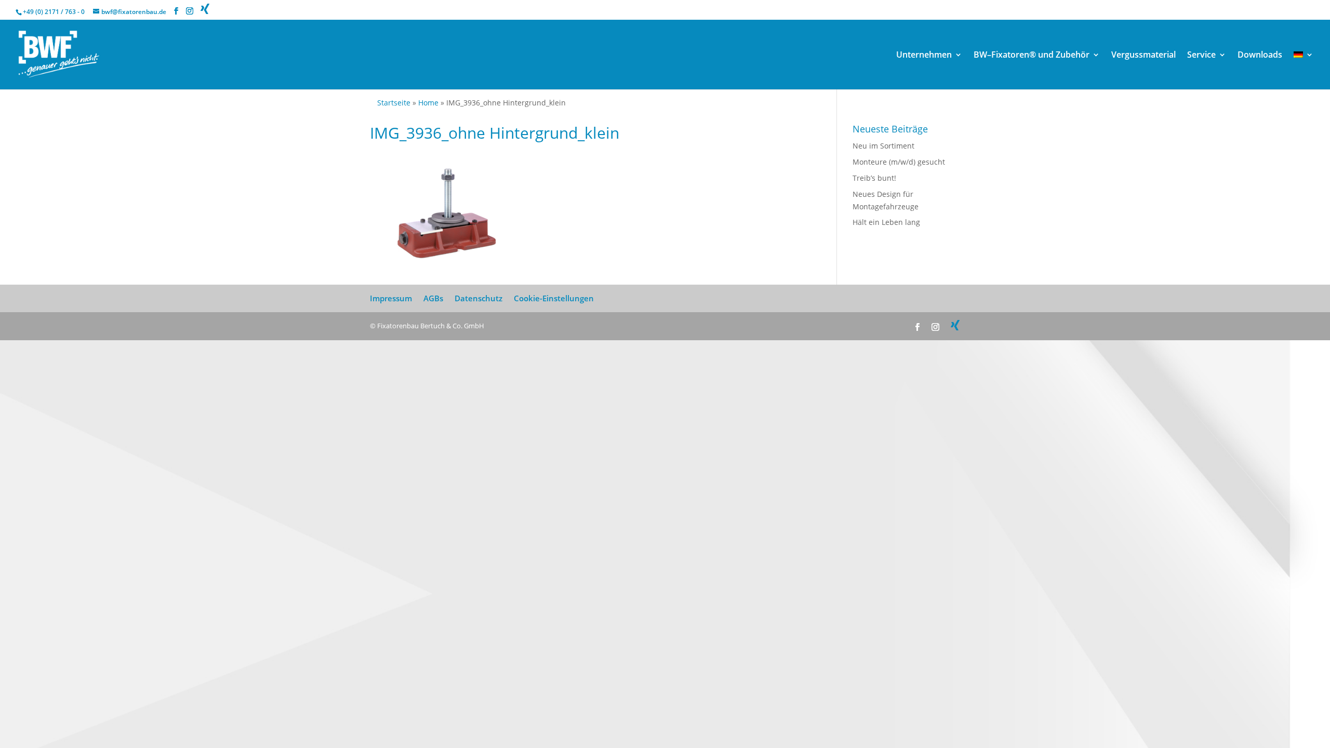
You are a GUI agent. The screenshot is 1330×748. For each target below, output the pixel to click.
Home (428, 103)
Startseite (393, 103)
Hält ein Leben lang (886, 222)
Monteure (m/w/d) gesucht (899, 162)
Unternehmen (924, 55)
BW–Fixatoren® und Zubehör (1031, 55)
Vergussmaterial (1143, 55)
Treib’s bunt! (874, 178)
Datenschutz (478, 298)
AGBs (433, 298)
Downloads (1260, 55)
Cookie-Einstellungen (554, 298)
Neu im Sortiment (883, 146)
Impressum (391, 298)
